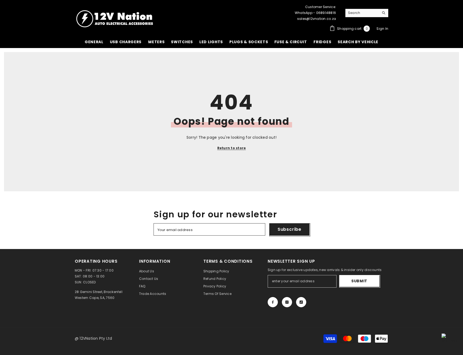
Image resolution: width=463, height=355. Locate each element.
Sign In (382, 28)
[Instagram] (287, 302)
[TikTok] (301, 302)
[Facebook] (273, 302)
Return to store (231, 148)
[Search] (366, 13)
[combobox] (362, 13)
